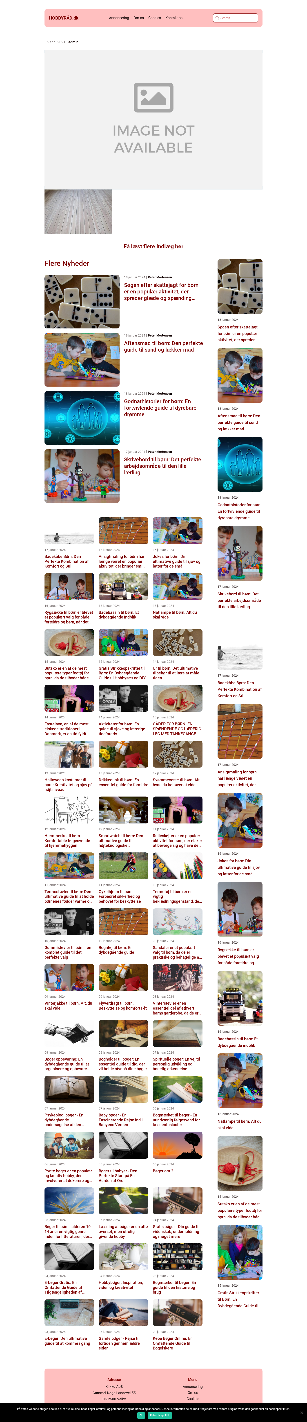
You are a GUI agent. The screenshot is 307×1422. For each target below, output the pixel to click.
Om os (138, 18)
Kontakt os (173, 18)
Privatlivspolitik (160, 1415)
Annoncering (119, 18)
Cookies (154, 18)
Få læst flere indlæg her (153, 246)
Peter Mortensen (160, 277)
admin (73, 42)
